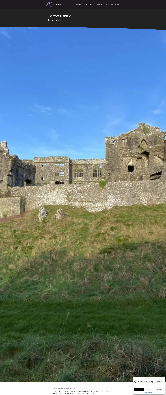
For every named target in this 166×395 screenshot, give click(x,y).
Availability (100, 4)
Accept (138, 389)
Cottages (77, 4)
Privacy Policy (150, 392)
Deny (149, 389)
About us (92, 4)
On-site (85, 4)
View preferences (159, 389)
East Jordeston (57, 4)
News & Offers (109, 4)
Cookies (145, 392)
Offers (117, 4)
